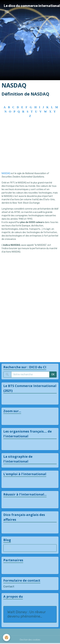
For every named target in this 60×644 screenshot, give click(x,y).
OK (53, 374)
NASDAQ (6, 173)
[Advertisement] (30, 149)
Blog (9, 548)
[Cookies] (6, 637)
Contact (8, 586)
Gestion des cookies (30, 639)
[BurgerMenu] (7, 11)
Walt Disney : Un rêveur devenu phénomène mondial (26, 614)
